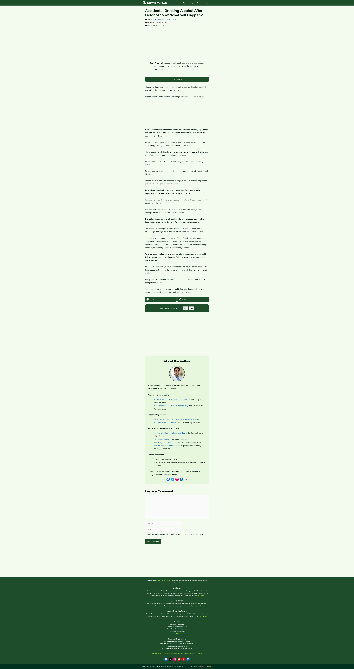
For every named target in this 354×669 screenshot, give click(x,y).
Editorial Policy (180, 653)
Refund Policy (190, 653)
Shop (191, 3)
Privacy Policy (156, 653)
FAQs (168, 580)
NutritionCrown (157, 2)
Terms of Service (168, 653)
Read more (200, 595)
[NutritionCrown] (144, 3)
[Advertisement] (177, 42)
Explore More (177, 79)
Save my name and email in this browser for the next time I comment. (175, 534)
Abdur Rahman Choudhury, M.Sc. (165, 19)
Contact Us (177, 633)
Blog (184, 3)
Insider (207, 3)
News (199, 3)
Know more (203, 616)
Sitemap (199, 653)
